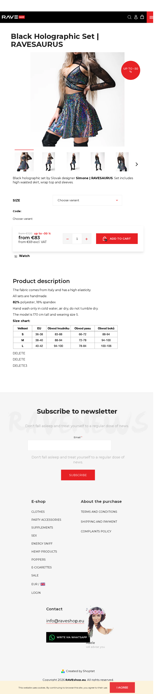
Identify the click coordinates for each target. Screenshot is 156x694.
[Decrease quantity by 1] (67, 238)
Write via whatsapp (72, 637)
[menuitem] (53, 511)
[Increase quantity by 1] (86, 238)
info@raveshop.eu (65, 620)
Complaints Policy (96, 531)
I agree (122, 687)
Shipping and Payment (99, 521)
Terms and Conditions (99, 511)
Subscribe (78, 475)
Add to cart (120, 238)
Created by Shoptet (80, 671)
